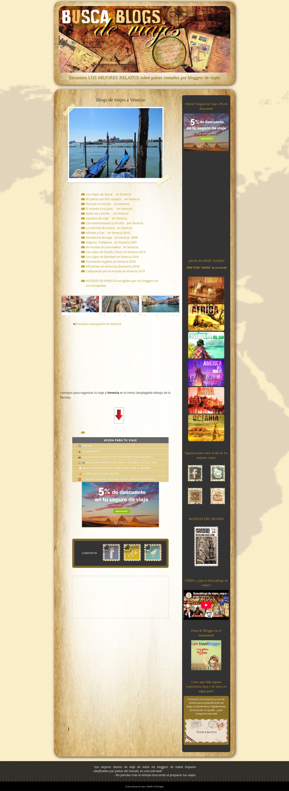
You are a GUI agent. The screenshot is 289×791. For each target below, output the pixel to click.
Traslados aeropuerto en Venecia (98, 324)
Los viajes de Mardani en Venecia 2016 (112, 257)
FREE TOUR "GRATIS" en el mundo (207, 267)
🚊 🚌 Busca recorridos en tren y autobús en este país (117, 462)
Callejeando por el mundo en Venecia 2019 (115, 271)
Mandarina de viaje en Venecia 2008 (112, 237)
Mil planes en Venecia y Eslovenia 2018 (112, 266)
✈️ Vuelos (85, 446)
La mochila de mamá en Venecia (109, 228)
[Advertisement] (121, 432)
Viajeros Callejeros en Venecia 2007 (111, 242)
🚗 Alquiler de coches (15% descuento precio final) (115, 457)
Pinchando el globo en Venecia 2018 (110, 262)
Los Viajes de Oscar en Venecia (108, 194)
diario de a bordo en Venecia (107, 213)
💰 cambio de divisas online (98, 473)
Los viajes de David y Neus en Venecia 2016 (116, 252)
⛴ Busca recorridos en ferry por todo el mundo (114, 468)
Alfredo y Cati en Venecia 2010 (108, 233)
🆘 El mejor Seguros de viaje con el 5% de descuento (116, 479)
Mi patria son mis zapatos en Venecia (113, 199)
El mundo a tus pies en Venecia (109, 209)
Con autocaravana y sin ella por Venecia (114, 223)
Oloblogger (159, 786)
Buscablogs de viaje (136, 786)
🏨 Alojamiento (89, 451)
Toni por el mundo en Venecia (107, 204)
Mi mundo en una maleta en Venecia (112, 247)
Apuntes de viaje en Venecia (106, 218)
